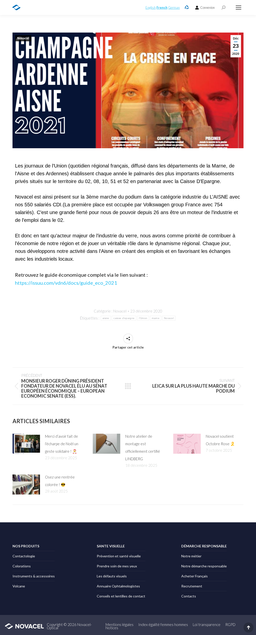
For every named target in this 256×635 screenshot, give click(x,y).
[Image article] (26, 444)
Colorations (21, 566)
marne (156, 318)
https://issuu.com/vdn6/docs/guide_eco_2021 (66, 283)
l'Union (143, 318)
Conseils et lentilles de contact (121, 596)
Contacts (188, 596)
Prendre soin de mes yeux (117, 566)
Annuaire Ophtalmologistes (118, 586)
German (174, 8)
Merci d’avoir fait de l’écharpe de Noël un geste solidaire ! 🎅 (61, 443)
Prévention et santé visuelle (119, 556)
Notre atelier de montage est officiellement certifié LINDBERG (142, 447)
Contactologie (23, 556)
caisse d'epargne (124, 318)
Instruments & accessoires (33, 576)
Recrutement (191, 586)
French (162, 8)
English (151, 8)
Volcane (18, 586)
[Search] (224, 7)
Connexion (207, 8)
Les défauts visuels (112, 576)
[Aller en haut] (249, 627)
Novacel (23, 38)
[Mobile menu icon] (239, 8)
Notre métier (191, 556)
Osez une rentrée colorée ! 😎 (60, 481)
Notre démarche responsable (204, 566)
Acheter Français (194, 576)
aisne (105, 318)
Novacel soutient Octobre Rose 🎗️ (220, 440)
